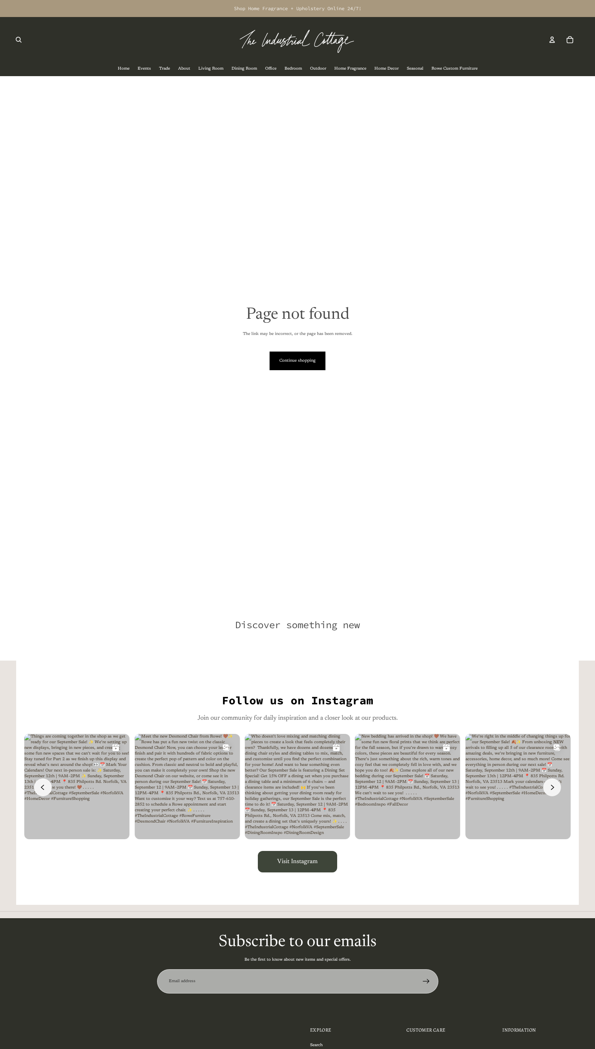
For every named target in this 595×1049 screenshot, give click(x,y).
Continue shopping (297, 361)
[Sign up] (426, 981)
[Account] (552, 40)
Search (316, 1045)
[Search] (19, 40)
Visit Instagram (297, 862)
